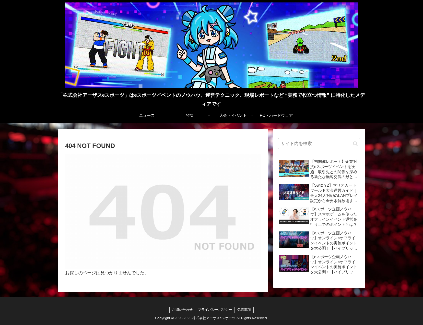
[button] (355, 143)
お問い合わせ (182, 310)
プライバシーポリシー (215, 310)
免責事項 (244, 310)
